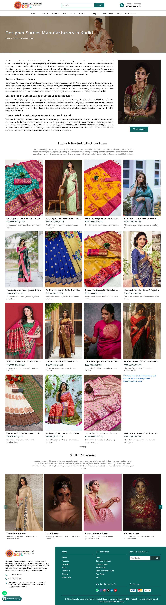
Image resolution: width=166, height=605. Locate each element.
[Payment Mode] (140, 590)
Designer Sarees (102, 564)
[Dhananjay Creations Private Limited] (28, 5)
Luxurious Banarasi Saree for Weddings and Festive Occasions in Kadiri (142, 361)
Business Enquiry (13, 599)
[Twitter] (108, 590)
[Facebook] (100, 590)
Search (99, 5)
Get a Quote (140, 129)
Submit (155, 558)
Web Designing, (146, 599)
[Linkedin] (111, 590)
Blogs (119, 13)
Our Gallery (108, 13)
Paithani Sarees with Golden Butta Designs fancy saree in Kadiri (63, 290)
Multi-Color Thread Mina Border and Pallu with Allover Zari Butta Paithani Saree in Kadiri (24, 361)
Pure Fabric (68, 13)
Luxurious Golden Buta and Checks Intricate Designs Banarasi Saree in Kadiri (63, 361)
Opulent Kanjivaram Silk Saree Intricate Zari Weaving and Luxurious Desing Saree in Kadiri (102, 290)
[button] (160, 507)
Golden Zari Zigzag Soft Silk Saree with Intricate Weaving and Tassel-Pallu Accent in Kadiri (102, 433)
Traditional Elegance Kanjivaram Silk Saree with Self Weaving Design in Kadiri (102, 218)
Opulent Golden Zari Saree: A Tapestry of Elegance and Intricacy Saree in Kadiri (142, 290)
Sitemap (65, 574)
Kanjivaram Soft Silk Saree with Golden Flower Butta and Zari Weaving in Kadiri (24, 433)
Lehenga (93, 13)
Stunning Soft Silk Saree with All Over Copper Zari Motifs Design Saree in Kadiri (63, 218)
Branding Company (116, 601)
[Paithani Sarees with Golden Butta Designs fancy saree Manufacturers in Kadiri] (63, 259)
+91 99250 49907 (14, 575)
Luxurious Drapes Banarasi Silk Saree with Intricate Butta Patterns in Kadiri (102, 361)
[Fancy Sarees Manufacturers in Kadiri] (63, 502)
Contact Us (130, 13)
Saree (54, 13)
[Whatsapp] (97, 590)
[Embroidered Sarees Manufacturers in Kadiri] (24, 502)
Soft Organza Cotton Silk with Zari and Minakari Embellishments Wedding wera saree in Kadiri (24, 218)
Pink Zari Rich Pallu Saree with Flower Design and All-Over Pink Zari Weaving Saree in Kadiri (142, 218)
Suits (81, 13)
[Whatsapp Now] (4, 593)
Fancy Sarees (52, 533)
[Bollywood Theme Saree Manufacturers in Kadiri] (103, 502)
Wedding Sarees (131, 533)
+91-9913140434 (133, 6)
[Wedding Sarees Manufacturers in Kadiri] (142, 502)
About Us (44, 13)
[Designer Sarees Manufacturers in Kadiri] (139, 92)
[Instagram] (104, 590)
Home (33, 13)
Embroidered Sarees (16, 533)
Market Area (66, 577)
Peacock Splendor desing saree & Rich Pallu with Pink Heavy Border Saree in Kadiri (24, 290)
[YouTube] (115, 590)
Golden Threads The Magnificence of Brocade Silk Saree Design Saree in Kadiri (142, 433)
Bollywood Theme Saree (96, 533)
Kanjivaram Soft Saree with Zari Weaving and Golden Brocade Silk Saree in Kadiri (63, 433)
